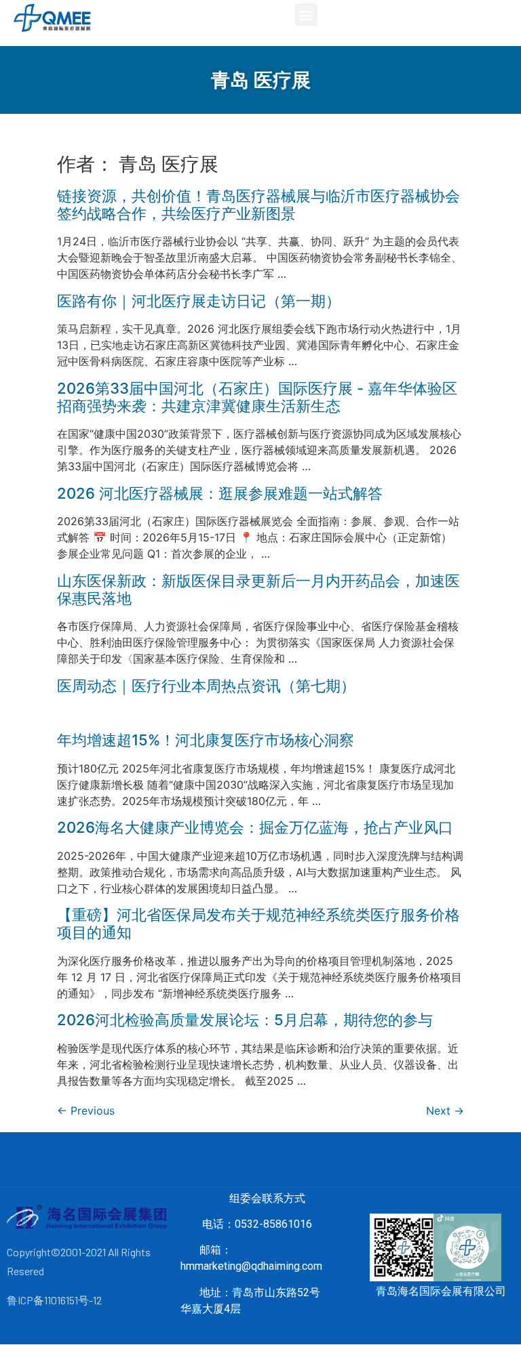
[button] (306, 14)
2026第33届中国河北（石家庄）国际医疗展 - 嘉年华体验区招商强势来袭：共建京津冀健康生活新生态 (257, 397)
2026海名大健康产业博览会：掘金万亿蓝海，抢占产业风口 (255, 827)
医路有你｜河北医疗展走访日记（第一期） (199, 301)
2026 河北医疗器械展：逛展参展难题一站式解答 (220, 493)
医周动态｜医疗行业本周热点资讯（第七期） (206, 686)
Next (445, 1110)
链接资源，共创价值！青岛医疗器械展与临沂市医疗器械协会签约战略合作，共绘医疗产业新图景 (258, 204)
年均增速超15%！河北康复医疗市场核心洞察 (205, 740)
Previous (86, 1110)
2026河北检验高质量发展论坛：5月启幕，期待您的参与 (245, 1020)
